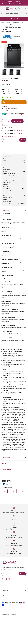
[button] (25, 8)
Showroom (17, 1)
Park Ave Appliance (9, 611)
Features (4, 463)
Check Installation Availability (9, 136)
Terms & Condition (5, 614)
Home (2, 22)
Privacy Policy (13, 614)
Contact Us (10, 1)
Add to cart (19, 121)
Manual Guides (6, 469)
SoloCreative (19, 611)
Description (5, 211)
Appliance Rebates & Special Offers (14, 22)
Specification (5, 457)
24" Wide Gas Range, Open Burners (9, 24)
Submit (22, 574)
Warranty (6, 125)
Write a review (16, 78)
